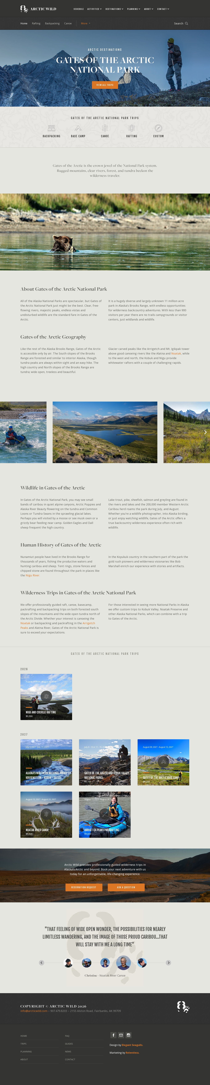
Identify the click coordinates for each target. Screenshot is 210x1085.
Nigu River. (33, 575)
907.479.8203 (58, 1011)
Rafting (36, 23)
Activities (93, 9)
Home (23, 23)
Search (178, 23)
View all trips (105, 85)
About (147, 9)
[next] (205, 432)
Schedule (79, 9)
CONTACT (70, 1059)
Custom (158, 136)
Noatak (176, 353)
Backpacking (52, 23)
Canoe (68, 23)
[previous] (5, 432)
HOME (23, 1035)
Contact (162, 9)
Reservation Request (83, 887)
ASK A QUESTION (126, 887)
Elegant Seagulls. (132, 1045)
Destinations (113, 9)
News (68, 1051)
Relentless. (132, 1052)
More (84, 23)
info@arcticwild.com (33, 1011)
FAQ (67, 1035)
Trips (23, 1043)
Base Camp (78, 136)
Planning (132, 9)
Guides (69, 1043)
